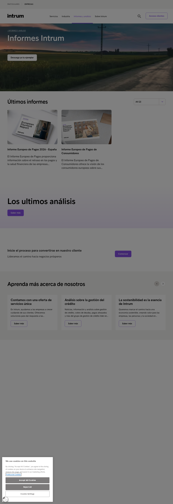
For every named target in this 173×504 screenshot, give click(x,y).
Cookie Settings (27, 494)
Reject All (27, 487)
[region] (27, 479)
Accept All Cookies (27, 480)
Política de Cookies (13, 474)
